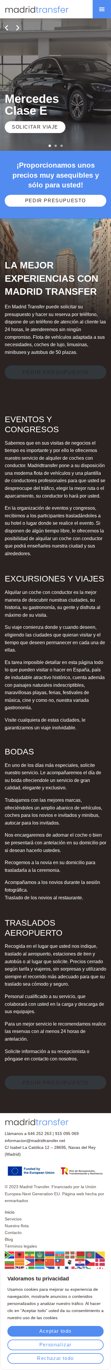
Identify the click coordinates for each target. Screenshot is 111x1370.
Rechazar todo (55, 1358)
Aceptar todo (55, 1331)
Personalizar (55, 1344)
